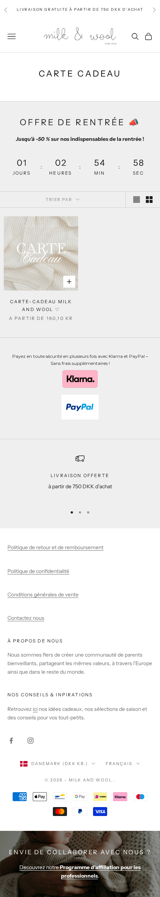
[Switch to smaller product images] (149, 199)
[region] (80, 477)
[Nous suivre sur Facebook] (11, 740)
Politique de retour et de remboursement (55, 547)
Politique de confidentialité (38, 571)
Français (119, 763)
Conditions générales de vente (43, 594)
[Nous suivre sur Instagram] (30, 740)
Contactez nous (25, 618)
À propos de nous (35, 641)
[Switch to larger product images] (136, 199)
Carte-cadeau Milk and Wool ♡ (41, 305)
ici (35, 709)
